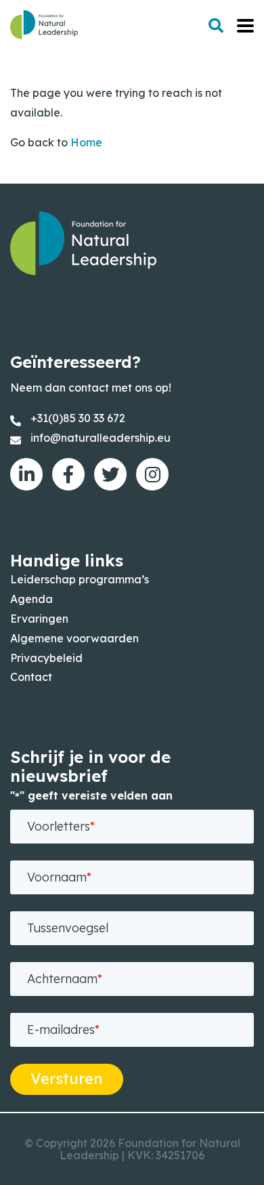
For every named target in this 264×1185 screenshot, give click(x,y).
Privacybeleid (46, 658)
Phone (44, 1080)
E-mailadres (63, 1029)
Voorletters (61, 826)
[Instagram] (152, 474)
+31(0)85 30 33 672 (77, 418)
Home (86, 142)
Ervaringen (39, 618)
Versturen (66, 1078)
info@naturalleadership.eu (100, 437)
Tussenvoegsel (67, 928)
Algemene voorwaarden (74, 638)
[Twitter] (110, 474)
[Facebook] (68, 474)
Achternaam (64, 978)
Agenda (31, 599)
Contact (31, 677)
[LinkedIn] (26, 474)
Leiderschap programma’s (79, 579)
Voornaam (59, 877)
